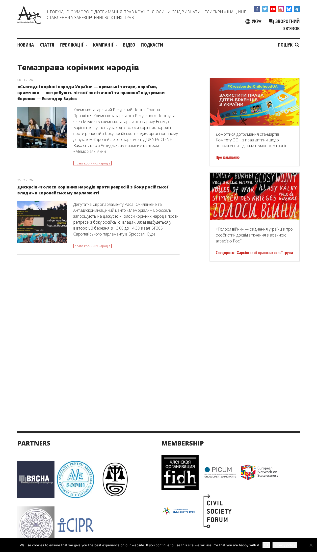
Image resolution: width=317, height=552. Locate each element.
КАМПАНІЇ (104, 44)
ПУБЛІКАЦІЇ (72, 44)
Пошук (286, 44)
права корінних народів (92, 163)
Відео (129, 44)
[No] (310, 545)
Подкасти (152, 44)
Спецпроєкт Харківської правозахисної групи (254, 252)
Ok (266, 545)
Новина (25, 44)
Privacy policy (284, 545)
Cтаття (47, 44)
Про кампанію (228, 157)
